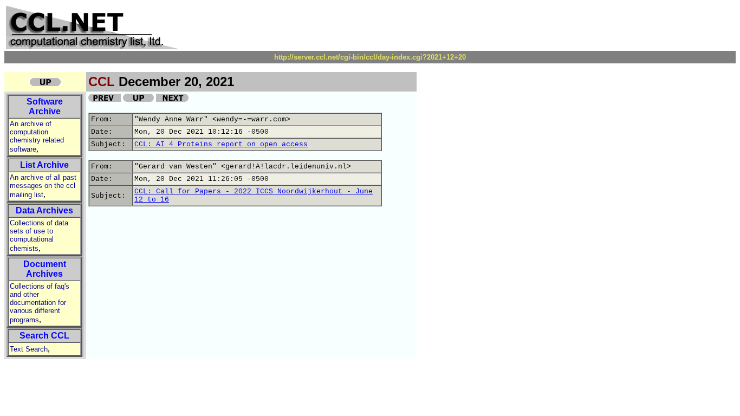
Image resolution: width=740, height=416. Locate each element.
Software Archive (45, 106)
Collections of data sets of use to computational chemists (39, 235)
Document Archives (44, 268)
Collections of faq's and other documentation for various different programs (39, 303)
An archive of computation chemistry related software (37, 136)
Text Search (29, 349)
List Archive (44, 165)
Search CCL (44, 335)
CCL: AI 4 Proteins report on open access (221, 144)
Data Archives (44, 210)
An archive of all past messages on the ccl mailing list (43, 186)
